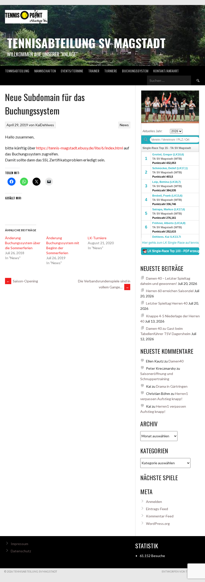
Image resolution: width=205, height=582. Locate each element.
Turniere (110, 70)
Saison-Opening (22, 281)
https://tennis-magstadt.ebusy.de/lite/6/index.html (79, 147)
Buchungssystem (135, 70)
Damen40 (176, 361)
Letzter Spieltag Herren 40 (167, 303)
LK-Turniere (97, 238)
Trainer (93, 70)
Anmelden (154, 501)
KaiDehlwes (44, 125)
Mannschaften (45, 70)
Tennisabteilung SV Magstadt (86, 43)
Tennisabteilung (17, 70)
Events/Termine (72, 70)
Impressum (19, 544)
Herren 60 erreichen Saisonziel (170, 291)
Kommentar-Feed (160, 516)
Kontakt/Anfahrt (166, 70)
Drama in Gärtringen (172, 386)
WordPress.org (158, 523)
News (124, 125)
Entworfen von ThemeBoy (181, 571)
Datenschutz (21, 551)
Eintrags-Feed (157, 509)
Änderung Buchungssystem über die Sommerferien (22, 243)
